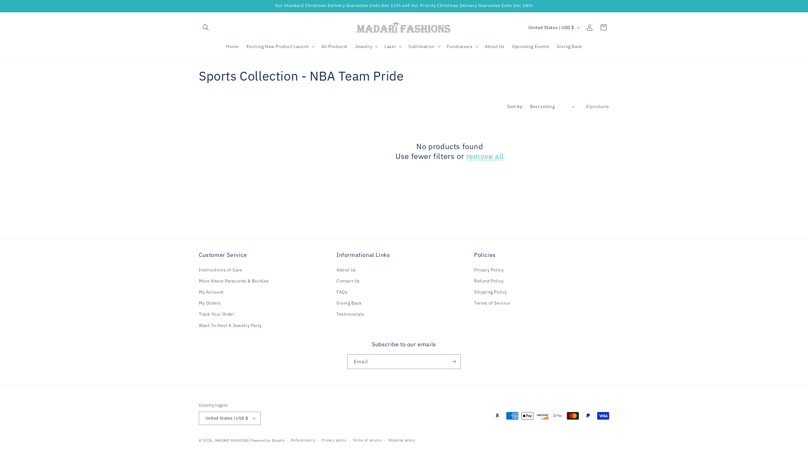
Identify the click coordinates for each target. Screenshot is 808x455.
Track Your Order (217, 314)
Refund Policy (489, 281)
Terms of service (367, 440)
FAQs (342, 292)
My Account (211, 292)
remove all (485, 156)
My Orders (210, 303)
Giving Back (349, 303)
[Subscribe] (453, 361)
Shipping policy (401, 440)
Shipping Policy (490, 292)
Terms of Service (492, 303)
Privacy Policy (489, 270)
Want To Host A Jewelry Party (230, 325)
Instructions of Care (220, 270)
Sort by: (515, 106)
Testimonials (350, 314)
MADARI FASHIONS (232, 440)
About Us (346, 270)
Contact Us (348, 281)
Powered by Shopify (267, 440)
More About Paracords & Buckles (234, 281)
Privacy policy (334, 440)
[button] (206, 27)
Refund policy (303, 440)
